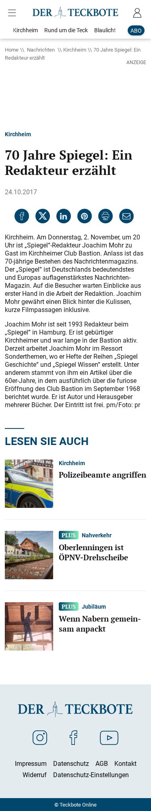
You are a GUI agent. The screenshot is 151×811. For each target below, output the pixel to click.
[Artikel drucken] (105, 216)
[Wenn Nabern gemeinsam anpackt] (29, 625)
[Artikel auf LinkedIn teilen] (63, 216)
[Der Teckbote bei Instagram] (40, 737)
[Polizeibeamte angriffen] (29, 482)
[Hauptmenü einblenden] (13, 13)
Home (12, 49)
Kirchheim (74, 49)
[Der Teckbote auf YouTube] (109, 737)
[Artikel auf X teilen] (42, 216)
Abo (136, 30)
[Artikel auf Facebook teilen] (21, 216)
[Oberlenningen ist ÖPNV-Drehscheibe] (29, 554)
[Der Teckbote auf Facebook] (73, 737)
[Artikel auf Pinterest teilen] (84, 216)
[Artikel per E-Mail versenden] (126, 216)
